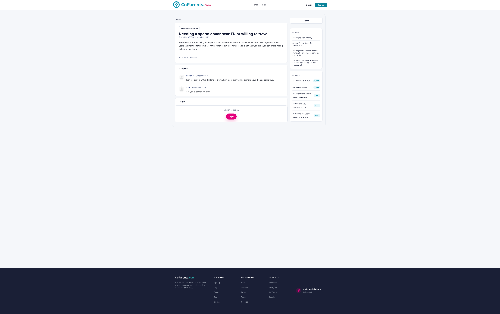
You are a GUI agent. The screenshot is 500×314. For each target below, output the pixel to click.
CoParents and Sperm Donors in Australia (301, 115)
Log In (216, 287)
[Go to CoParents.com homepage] (192, 5)
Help (243, 282)
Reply (306, 21)
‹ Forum (178, 19)
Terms (243, 297)
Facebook (273, 282)
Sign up (321, 5)
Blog (215, 297)
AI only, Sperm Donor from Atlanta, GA (303, 44)
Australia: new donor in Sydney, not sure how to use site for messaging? (305, 62)
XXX (190, 37)
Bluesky (272, 297)
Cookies (244, 302)
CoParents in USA (299, 87)
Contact (244, 287)
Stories (217, 302)
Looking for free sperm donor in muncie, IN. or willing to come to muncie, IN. (305, 53)
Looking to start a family (302, 38)
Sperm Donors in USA (189, 28)
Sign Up (217, 282)
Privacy (244, 292)
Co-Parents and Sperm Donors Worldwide (301, 95)
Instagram (273, 287)
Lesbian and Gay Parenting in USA (299, 105)
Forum (216, 292)
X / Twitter (273, 292)
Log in (231, 116)
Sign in (309, 5)
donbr (189, 76)
